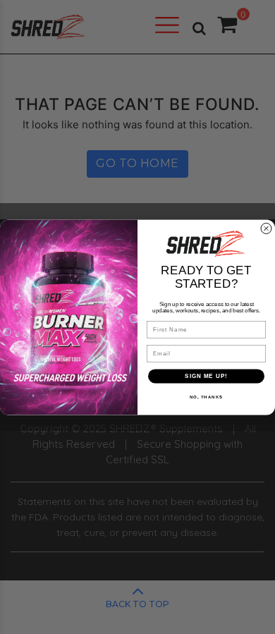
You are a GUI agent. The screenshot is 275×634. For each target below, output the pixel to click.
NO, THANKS (207, 396)
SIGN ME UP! (206, 375)
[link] (206, 243)
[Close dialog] (266, 228)
